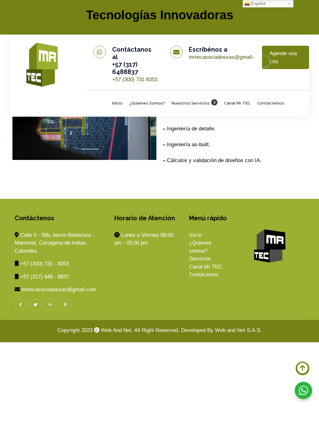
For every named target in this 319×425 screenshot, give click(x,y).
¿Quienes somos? (147, 103)
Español (257, 3)
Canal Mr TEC (237, 103)
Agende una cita (283, 57)
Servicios (200, 259)
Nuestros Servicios (191, 103)
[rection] (44, 62)
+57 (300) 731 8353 (134, 79)
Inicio (117, 103)
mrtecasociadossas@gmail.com (226, 57)
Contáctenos (270, 103)
